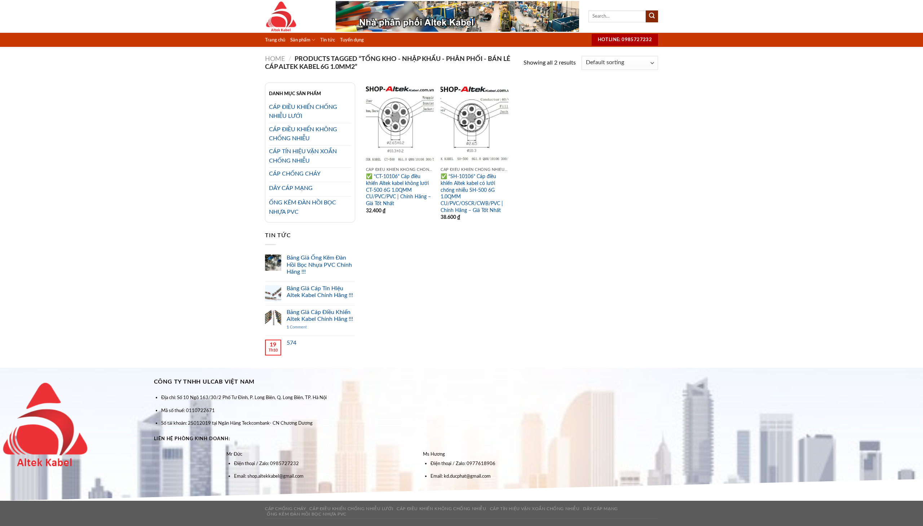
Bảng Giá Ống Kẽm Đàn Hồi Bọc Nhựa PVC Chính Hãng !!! (319, 264)
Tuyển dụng (352, 40)
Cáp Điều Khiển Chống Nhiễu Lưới (351, 509)
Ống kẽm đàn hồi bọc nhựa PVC (306, 514)
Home (275, 59)
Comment (297, 327)
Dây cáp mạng (600, 509)
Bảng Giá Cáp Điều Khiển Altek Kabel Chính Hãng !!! (320, 315)
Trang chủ (275, 40)
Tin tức (327, 40)
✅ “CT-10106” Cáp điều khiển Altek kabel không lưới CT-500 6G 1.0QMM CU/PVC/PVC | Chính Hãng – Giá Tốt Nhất (398, 190)
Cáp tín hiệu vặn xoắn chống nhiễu (535, 509)
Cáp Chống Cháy (285, 509)
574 (291, 343)
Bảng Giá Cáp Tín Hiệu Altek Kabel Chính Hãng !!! (320, 292)
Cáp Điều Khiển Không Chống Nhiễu (441, 509)
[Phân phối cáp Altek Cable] (295, 16)
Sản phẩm (300, 40)
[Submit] (652, 16)
